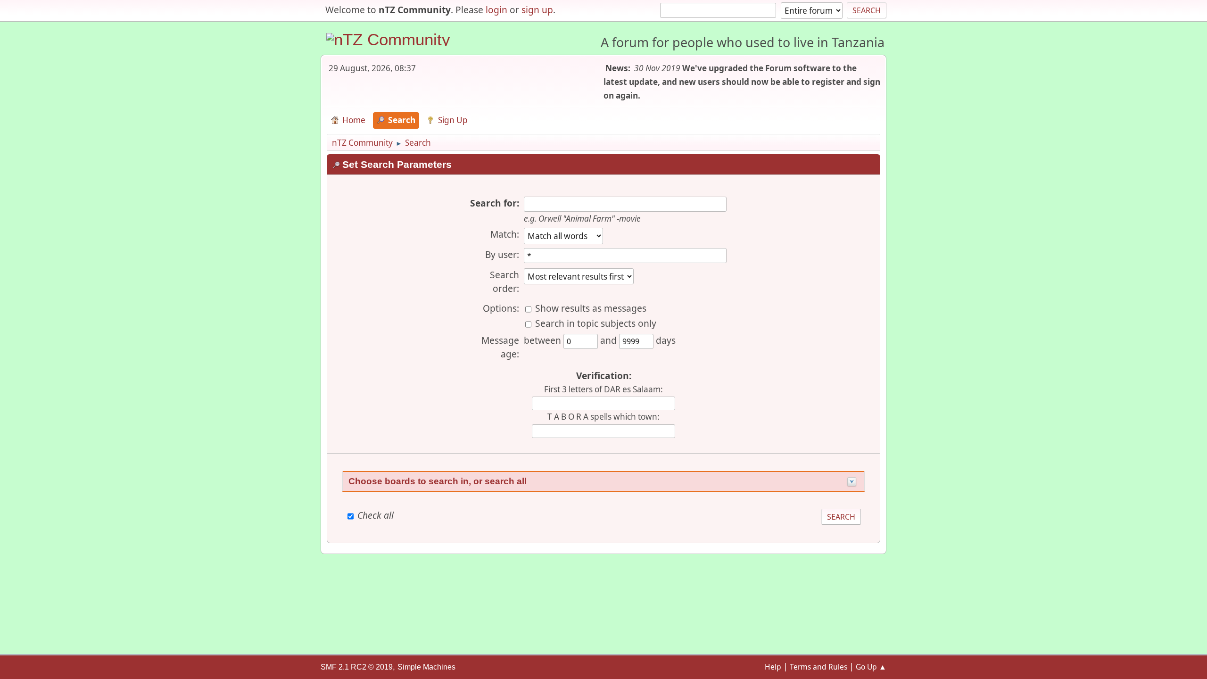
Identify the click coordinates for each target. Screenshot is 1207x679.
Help (773, 667)
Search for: (494, 203)
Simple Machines (426, 667)
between (543, 340)
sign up (537, 9)
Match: (504, 234)
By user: (502, 254)
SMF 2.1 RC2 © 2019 (357, 667)
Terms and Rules (818, 667)
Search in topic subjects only (595, 323)
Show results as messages (590, 308)
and (609, 340)
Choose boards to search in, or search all (437, 481)
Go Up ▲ (871, 667)
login (496, 9)
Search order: (504, 281)
